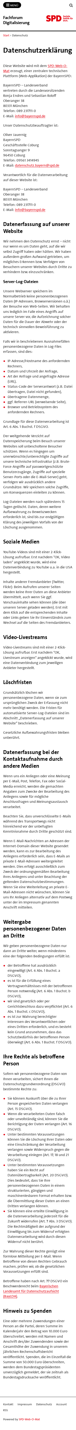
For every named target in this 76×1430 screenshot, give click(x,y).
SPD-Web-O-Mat (29, 1419)
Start (6, 35)
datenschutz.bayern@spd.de (37, 165)
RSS (5, 1410)
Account (61, 1404)
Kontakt (8, 1404)
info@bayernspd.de (30, 116)
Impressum (25, 1404)
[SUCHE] (71, 5)
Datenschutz (44, 1404)
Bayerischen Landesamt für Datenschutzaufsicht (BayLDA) (31, 1291)
